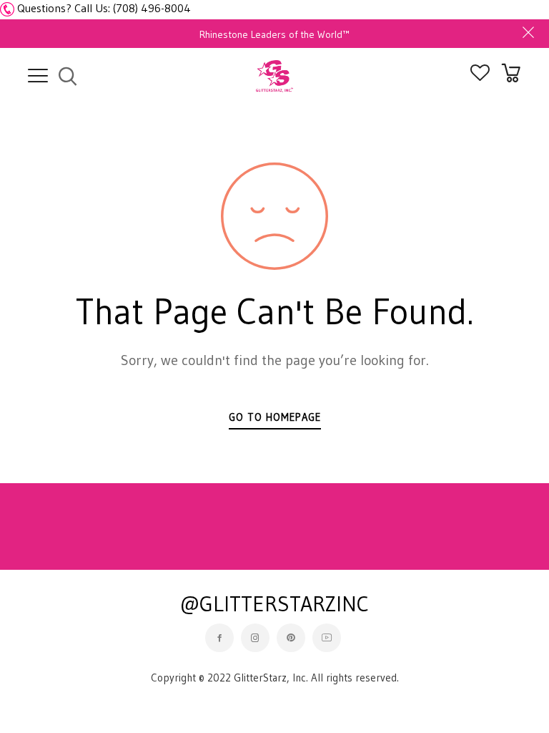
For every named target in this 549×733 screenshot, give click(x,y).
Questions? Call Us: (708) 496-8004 (104, 8)
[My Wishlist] (480, 76)
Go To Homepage (275, 417)
